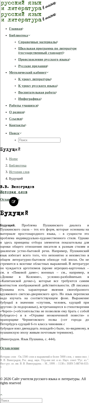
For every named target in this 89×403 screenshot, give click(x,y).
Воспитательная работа (37, 92)
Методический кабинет (27, 72)
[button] (15, 133)
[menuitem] (49, 29)
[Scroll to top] (3, 394)
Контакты (17, 125)
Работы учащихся (23, 105)
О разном (16, 112)
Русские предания (32, 66)
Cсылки (15, 119)
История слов (19, 172)
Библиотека (18, 35)
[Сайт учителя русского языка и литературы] (44, 11)
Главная (15, 28)
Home (13, 159)
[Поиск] (21, 400)
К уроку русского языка (37, 86)
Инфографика (29, 99)
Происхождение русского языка (43, 59)
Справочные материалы (37, 42)
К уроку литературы (34, 79)
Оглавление (9, 348)
